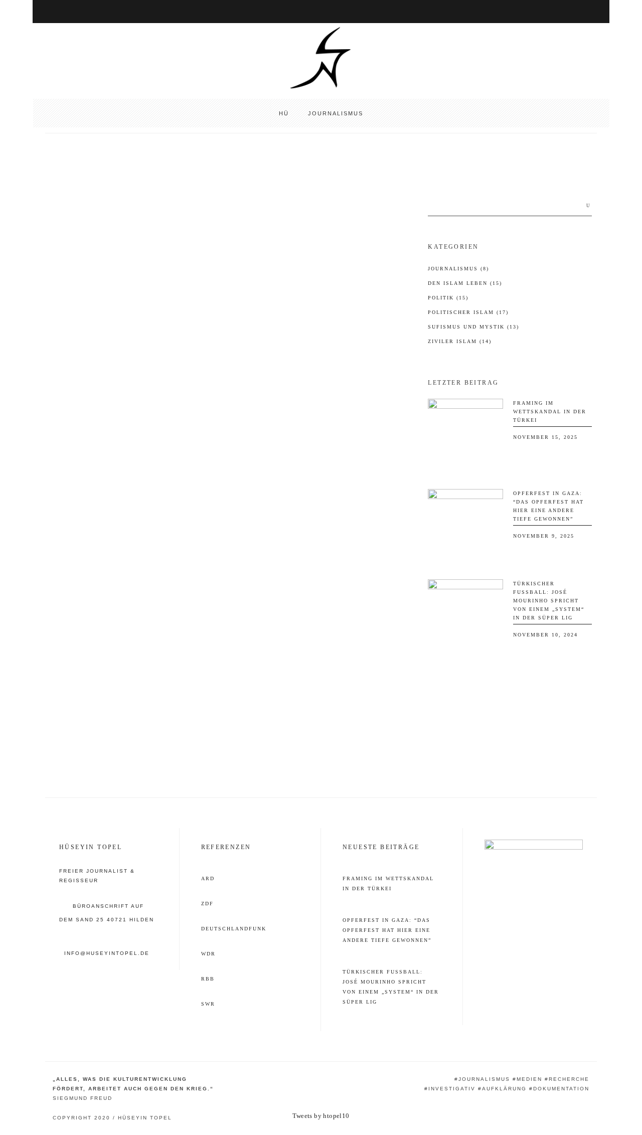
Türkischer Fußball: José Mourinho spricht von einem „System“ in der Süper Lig (548, 600)
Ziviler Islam (460, 341)
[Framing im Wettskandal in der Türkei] (465, 436)
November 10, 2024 (545, 634)
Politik (448, 297)
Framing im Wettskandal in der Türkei (549, 411)
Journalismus (458, 268)
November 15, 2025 (545, 437)
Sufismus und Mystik (86, 195)
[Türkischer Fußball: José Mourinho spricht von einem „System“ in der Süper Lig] (465, 617)
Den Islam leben (465, 283)
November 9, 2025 (543, 536)
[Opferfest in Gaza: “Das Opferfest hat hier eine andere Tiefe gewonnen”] (465, 526)
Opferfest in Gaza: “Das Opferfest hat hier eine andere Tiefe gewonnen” (387, 930)
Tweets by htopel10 (320, 1115)
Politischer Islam (468, 312)
